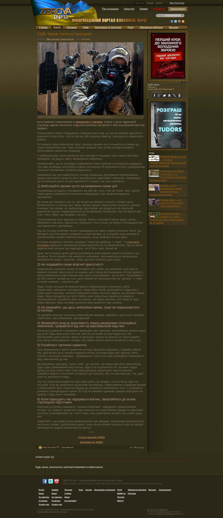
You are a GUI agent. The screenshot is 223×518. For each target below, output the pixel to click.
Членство (129, 9)
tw (164, 95)
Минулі (120, 501)
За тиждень (44, 497)
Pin (185, 82)
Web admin (86, 39)
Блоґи (57, 27)
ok (179, 95)
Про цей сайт (61, 512)
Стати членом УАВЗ (91, 437)
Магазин (173, 27)
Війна (49, 39)
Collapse (182, 82)
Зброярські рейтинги (151, 27)
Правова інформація (46, 512)
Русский (150, 3)
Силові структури (67, 39)
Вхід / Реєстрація (177, 3)
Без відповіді (70, 501)
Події (130, 27)
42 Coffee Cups (162, 512)
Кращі (41, 493)
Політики (132, 493)
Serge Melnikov (161, 510)
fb (154, 95)
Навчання (55, 39)
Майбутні (121, 493)
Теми (85, 27)
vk (169, 95)
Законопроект (178, 9)
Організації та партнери (108, 27)
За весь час (44, 504)
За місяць (43, 501)
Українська (139, 3)
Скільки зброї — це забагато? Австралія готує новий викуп (171, 203)
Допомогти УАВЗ (91, 442)
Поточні (120, 497)
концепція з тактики (88, 121)
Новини (55, 490)
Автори (88, 490)
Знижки (143, 9)
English (159, 3)
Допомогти (159, 9)
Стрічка (43, 27)
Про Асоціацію (110, 9)
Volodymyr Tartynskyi (165, 514)
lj (174, 95)
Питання (71, 27)
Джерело (140, 447)
